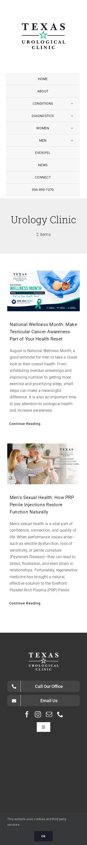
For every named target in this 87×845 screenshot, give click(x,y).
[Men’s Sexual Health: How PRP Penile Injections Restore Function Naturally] (43, 463)
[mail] (49, 714)
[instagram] (38, 714)
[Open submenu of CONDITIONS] (72, 103)
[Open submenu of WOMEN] (72, 128)
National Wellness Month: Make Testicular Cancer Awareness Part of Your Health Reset (43, 332)
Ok (43, 836)
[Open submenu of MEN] (72, 140)
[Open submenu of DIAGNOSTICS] (72, 116)
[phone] (60, 714)
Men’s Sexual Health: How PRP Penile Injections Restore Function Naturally (42, 505)
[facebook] (27, 714)
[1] (43, 10)
